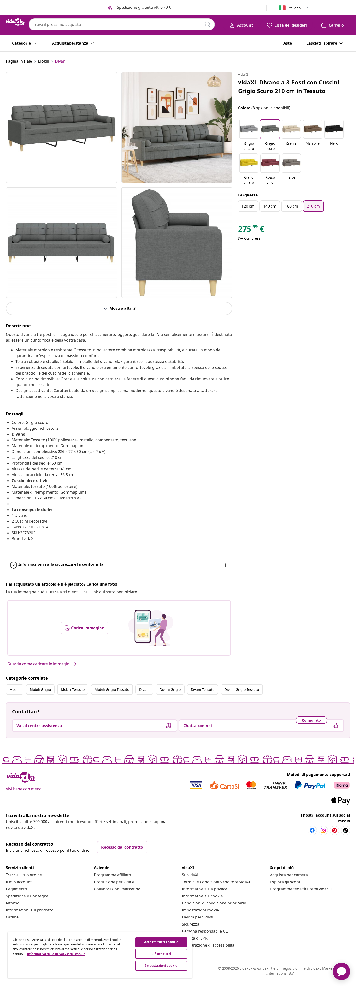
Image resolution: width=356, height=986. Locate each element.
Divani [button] (144, 689)
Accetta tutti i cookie (161, 942)
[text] (251, 230)
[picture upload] (151, 627)
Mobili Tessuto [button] (73, 689)
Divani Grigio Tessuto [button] (241, 689)
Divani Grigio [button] (170, 689)
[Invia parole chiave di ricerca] (207, 24)
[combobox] (122, 24)
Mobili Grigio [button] (40, 689)
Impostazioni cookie (200, 910)
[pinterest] (334, 830)
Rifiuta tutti (161, 954)
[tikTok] (345, 830)
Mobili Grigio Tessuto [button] (112, 689)
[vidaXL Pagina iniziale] (15, 22)
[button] (248, 135)
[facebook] (312, 830)
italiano (294, 8)
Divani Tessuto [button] (202, 689)
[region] (100, 955)
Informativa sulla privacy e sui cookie (56, 954)
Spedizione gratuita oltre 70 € (143, 7)
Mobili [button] (14, 689)
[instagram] (323, 830)
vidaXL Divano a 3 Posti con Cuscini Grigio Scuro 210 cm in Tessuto (288, 86)
